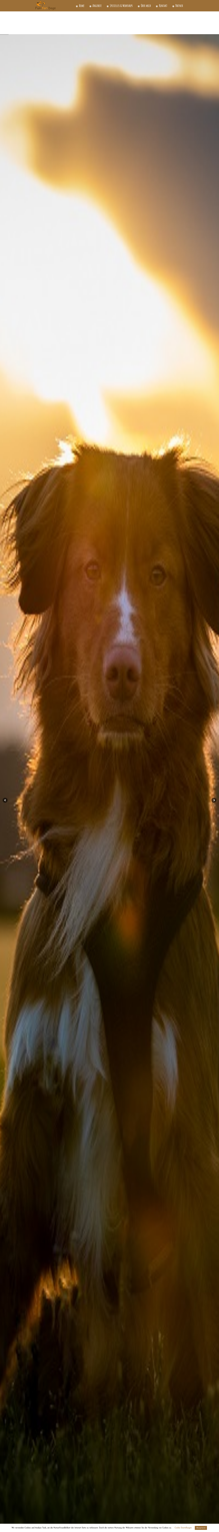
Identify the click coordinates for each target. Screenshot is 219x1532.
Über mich (145, 5)
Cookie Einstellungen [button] (183, 1528)
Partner (179, 5)
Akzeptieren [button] (200, 1528)
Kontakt (162, 5)
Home (81, 5)
